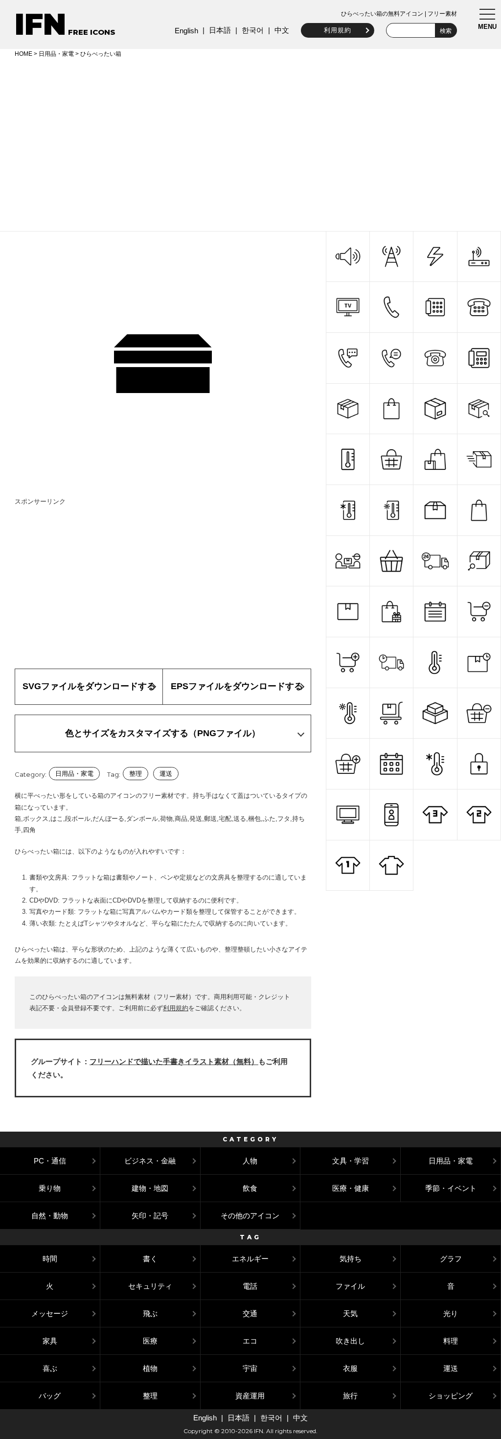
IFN (40, 24)
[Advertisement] (250, 142)
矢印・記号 (150, 1215)
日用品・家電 (56, 53)
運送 (165, 773)
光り (450, 1313)
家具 (50, 1341)
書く (150, 1258)
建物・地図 (150, 1188)
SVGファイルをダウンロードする (89, 686)
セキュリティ (150, 1286)
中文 (281, 30)
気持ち (351, 1258)
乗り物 (50, 1188)
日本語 (220, 30)
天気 (350, 1313)
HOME (23, 53)
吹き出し (350, 1341)
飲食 (250, 1188)
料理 (450, 1341)
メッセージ (49, 1313)
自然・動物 (49, 1215)
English (186, 30)
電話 (250, 1286)
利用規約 (337, 30)
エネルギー (250, 1258)
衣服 (350, 1368)
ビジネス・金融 (150, 1161)
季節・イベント (451, 1188)
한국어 (253, 30)
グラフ (451, 1258)
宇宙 (250, 1368)
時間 (50, 1258)
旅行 (350, 1396)
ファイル (350, 1286)
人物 (250, 1161)
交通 (250, 1313)
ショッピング (451, 1396)
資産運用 (250, 1396)
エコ (250, 1341)
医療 (150, 1341)
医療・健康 (350, 1188)
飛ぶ (150, 1313)
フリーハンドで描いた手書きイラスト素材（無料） (174, 1061)
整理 (135, 773)
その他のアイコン (250, 1215)
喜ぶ (50, 1368)
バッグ (50, 1396)
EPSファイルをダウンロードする (237, 686)
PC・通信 (50, 1161)
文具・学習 (350, 1161)
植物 (150, 1368)
